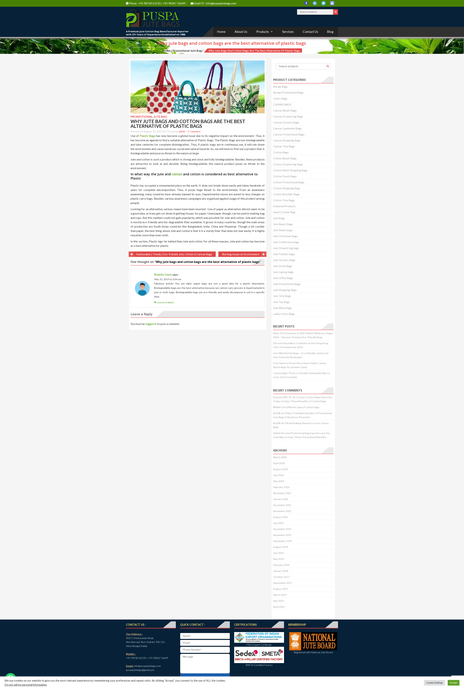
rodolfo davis (163, 274)
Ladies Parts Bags (284, 313)
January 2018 (280, 570)
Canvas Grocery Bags (286, 122)
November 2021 (282, 511)
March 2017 (280, 594)
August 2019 (280, 546)
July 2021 (278, 523)
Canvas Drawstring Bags (288, 116)
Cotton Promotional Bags (288, 182)
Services (288, 32)
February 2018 (281, 564)
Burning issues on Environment (240, 254)
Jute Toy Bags (281, 302)
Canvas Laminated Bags (287, 128)
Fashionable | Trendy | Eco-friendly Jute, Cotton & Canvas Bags (174, 254)
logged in (151, 323)
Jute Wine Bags (282, 308)
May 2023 (278, 481)
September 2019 (282, 540)
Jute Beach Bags (283, 224)
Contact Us (310, 32)
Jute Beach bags (283, 230)
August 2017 (280, 588)
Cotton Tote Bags (284, 200)
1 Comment (194, 131)
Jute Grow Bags (282, 266)
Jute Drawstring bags (286, 248)
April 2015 (279, 606)
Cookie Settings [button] (434, 682)
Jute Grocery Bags (284, 260)
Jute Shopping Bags (285, 290)
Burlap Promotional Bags (288, 92)
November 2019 (282, 535)
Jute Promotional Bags (287, 284)
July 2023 (278, 475)
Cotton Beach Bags (285, 158)
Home (221, 32)
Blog (330, 32)
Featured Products (284, 206)
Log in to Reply (165, 302)
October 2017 (281, 576)
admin (182, 131)
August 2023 (280, 469)
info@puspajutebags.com (221, 3)
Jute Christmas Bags (285, 236)
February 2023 (281, 487)
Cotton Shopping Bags (286, 188)
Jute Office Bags (283, 278)
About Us (241, 32)
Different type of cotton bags (302, 407)
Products (262, 32)
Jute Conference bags (286, 242)
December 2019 (282, 529)
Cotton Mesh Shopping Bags (290, 170)
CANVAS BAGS (282, 104)
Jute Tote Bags (282, 296)
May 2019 (278, 558)
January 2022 (280, 499)
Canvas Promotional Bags (288, 134)
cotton (177, 174)
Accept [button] (453, 682)
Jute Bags (279, 218)
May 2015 (278, 600)
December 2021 (282, 505)
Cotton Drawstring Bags (288, 164)
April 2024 (279, 463)
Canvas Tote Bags (284, 146)
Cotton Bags (281, 152)
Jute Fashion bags (284, 254)
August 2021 (280, 517)
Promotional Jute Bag (187, 50)
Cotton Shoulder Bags (286, 194)
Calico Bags (280, 98)
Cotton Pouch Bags (285, 176)
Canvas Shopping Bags (287, 140)
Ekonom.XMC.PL (282, 397)
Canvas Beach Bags (285, 110)
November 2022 (282, 493)
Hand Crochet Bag (284, 212)
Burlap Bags (280, 86)
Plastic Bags (147, 135)
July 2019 (278, 552)
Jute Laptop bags (283, 272)
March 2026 (280, 457)
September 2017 (282, 582)
